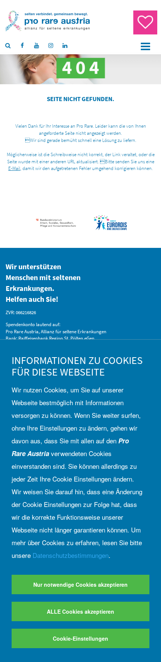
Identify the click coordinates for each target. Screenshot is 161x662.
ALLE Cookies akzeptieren (80, 611)
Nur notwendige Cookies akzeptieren (80, 584)
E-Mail (14, 168)
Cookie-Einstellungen (80, 638)
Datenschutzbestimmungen (71, 555)
